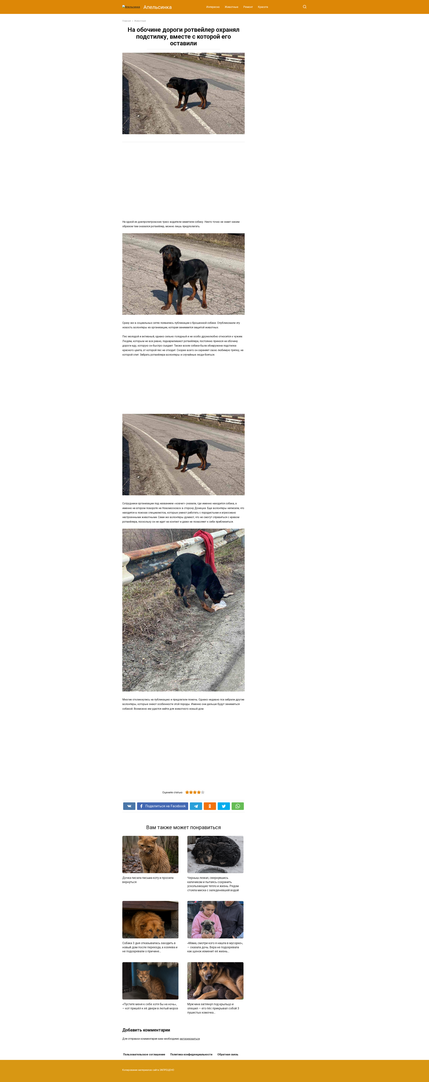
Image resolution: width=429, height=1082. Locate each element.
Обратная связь (227, 1054)
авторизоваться (190, 1038)
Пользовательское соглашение (144, 1054)
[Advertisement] (171, 180)
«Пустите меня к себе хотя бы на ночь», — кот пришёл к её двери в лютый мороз (150, 1006)
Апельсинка (157, 7)
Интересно (213, 7)
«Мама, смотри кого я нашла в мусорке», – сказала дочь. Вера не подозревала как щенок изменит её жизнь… (215, 947)
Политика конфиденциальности (191, 1054)
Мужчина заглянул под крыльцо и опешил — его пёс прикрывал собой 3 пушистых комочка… (213, 1008)
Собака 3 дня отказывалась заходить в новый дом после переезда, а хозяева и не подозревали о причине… (149, 947)
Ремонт (248, 7)
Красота (263, 7)
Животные (231, 7)
